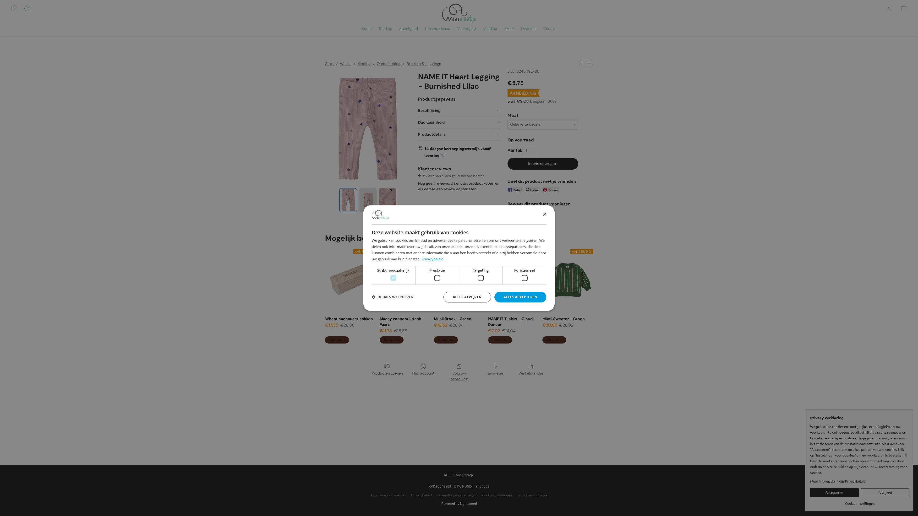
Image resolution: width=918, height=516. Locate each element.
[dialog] (459, 258)
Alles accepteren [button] (520, 297)
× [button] (544, 214)
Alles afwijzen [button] (467, 297)
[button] (393, 297)
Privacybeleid (432, 259)
